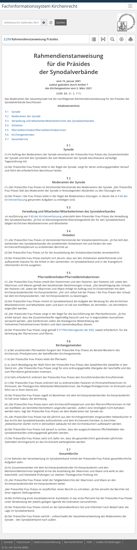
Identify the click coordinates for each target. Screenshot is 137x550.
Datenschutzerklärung (47, 542)
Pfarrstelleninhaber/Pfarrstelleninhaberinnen (39, 130)
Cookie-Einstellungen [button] (108, 542)
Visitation (17, 125)
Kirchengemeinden (23, 134)
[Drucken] (130, 39)
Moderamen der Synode (26, 116)
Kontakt (8, 542)
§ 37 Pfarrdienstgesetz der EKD (75, 330)
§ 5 (7, 130)
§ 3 (7, 121)
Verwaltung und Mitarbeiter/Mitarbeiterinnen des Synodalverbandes (53, 121)
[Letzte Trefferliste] (50, 22)
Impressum (23, 542)
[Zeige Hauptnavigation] (130, 6)
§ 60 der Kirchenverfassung (45, 216)
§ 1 (7, 111)
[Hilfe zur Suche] (44, 22)
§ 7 (7, 139)
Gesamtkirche (20, 139)
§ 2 (7, 116)
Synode (16, 111)
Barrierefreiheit (73, 542)
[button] (103, 39)
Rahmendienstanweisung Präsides (31, 39)
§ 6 (7, 134)
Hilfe (89, 542)
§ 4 (7, 125)
